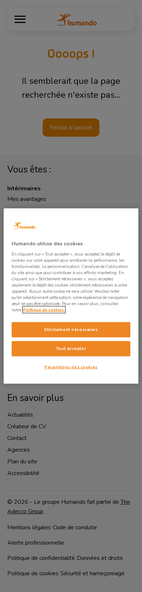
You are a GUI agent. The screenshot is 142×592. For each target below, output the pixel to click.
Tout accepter (71, 348)
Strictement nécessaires (71, 329)
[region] (71, 296)
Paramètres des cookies (71, 367)
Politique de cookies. (44, 310)
